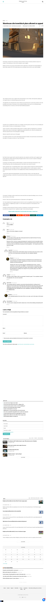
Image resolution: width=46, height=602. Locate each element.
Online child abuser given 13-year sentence (11, 578)
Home (4, 20)
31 (17, 561)
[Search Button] (42, 1)
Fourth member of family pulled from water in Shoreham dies (14, 574)
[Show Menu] (3, 1)
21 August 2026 (6, 525)
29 (5, 561)
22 (5, 559)
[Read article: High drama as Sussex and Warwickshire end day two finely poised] (41, 522)
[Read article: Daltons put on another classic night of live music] (5, 446)
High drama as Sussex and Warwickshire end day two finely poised (14, 521)
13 (34, 554)
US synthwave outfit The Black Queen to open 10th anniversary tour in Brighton (22, 441)
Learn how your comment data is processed (26, 344)
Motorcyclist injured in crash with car (10, 572)
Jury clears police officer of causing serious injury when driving (14, 576)
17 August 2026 (11, 446)
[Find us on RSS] (24, 597)
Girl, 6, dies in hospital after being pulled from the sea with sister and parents (16, 411)
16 (11, 556)
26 (28, 559)
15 (5, 556)
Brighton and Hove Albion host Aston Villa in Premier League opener (15, 414)
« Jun (4, 563)
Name (4, 328)
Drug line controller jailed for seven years (10, 408)
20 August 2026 (11, 442)
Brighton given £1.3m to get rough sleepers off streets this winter (14, 410)
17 (17, 556)
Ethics (21, 589)
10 (17, 554)
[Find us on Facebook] (19, 597)
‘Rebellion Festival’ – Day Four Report (15, 453)
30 (11, 561)
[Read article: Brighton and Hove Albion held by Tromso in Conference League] (41, 532)
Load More (23, 457)
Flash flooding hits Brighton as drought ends (11, 416)
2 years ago (12, 223)
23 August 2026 (6, 504)
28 (40, 559)
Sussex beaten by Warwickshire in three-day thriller (12, 511)
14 (40, 554)
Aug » (6, 563)
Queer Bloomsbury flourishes (13, 449)
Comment (5, 314)
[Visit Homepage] (23, 2)
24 (17, 559)
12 (28, 554)
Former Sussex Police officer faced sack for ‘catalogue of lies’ (14, 404)
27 (34, 559)
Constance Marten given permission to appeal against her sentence (15, 413)
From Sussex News (8, 567)
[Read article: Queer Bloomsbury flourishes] (5, 450)
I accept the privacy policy (8, 432)
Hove (7, 20)
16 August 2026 (11, 455)
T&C (24, 589)
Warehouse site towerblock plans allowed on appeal (12, 407)
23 (11, 559)
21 (40, 556)
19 (28, 556)
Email (4, 333)
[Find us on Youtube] (22, 597)
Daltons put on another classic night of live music (17, 445)
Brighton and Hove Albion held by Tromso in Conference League (14, 531)
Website (25, 333)
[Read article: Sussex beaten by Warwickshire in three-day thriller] (41, 512)
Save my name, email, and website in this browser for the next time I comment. (18, 338)
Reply (8, 226)
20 (34, 556)
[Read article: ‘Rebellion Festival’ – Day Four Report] (5, 455)
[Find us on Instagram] (25, 597)
